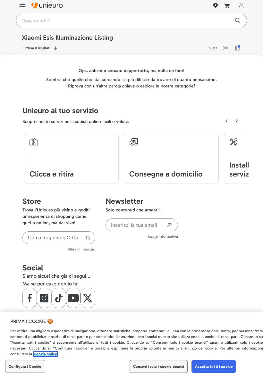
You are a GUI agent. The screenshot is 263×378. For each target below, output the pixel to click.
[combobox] (58, 240)
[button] (226, 51)
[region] (131, 345)
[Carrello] (227, 8)
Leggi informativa (163, 239)
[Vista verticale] (237, 51)
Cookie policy (45, 354)
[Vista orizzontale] (226, 51)
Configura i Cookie (25, 366)
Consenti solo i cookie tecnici (158, 366)
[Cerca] (88, 241)
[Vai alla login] (239, 8)
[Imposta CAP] (215, 8)
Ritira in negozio (81, 252)
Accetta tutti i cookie (214, 366)
